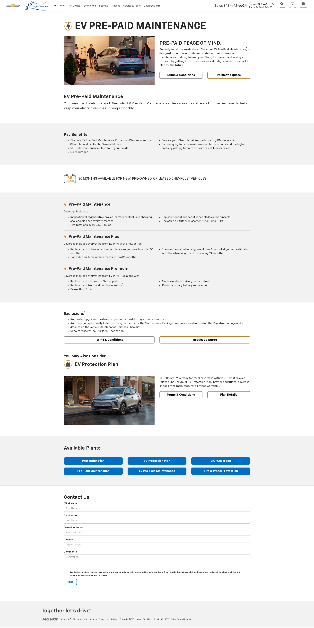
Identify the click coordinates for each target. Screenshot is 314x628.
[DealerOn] (50, 619)
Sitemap (93, 619)
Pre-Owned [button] (74, 6)
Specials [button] (103, 6)
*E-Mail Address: (73, 528)
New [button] (62, 6)
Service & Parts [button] (132, 6)
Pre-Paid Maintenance (93, 471)
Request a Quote (229, 75)
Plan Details (228, 394)
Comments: (71, 552)
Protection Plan (93, 461)
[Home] (55, 6)
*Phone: (68, 540)
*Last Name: (71, 515)
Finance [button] (116, 6)
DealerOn (83, 619)
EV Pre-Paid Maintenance (157, 471)
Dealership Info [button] (152, 6)
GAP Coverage (221, 461)
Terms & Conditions (181, 75)
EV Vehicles (90, 6)
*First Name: (71, 503)
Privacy (102, 619)
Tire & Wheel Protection (221, 471)
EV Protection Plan (157, 461)
